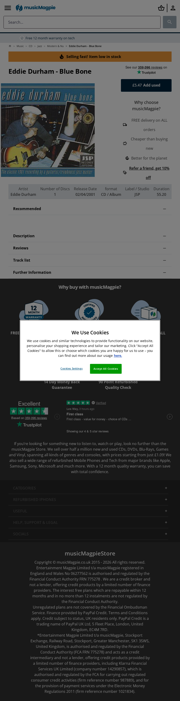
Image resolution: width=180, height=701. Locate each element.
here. (118, 356)
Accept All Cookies (106, 369)
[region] (90, 350)
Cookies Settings (71, 368)
